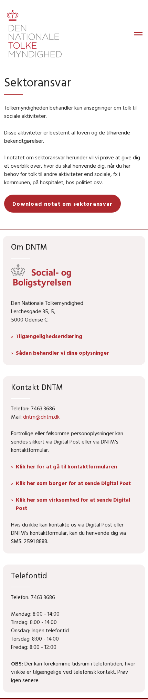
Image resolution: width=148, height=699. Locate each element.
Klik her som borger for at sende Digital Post (73, 482)
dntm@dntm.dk (41, 416)
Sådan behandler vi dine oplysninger (62, 352)
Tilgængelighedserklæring (49, 336)
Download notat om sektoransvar (62, 203)
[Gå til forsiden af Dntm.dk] (32, 35)
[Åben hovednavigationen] (141, 34)
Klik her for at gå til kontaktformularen (66, 466)
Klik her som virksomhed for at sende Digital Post (73, 503)
